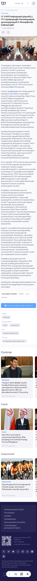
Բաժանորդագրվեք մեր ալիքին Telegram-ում (20, 305)
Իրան (5, 325)
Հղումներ (7, 516)
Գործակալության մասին (14, 509)
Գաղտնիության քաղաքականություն (12, 526)
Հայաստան (15, 325)
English (21, 294)
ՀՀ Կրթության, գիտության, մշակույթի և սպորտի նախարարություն (15, 341)
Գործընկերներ (10, 519)
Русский (4, 297)
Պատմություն (9, 513)
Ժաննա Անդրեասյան (10, 333)
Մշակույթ (6, 317)
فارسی (27, 294)
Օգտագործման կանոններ (14, 522)
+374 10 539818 (19, 542)
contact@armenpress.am (22, 544)
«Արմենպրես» (13, 91)
